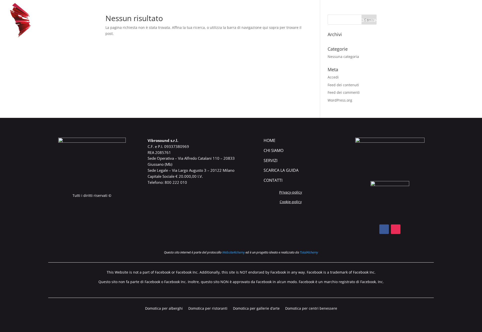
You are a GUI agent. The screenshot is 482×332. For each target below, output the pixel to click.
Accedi (333, 77)
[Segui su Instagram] (395, 229)
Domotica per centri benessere (311, 309)
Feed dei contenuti (343, 84)
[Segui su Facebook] (384, 229)
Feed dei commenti (344, 92)
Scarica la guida (431, 21)
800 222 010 (176, 182)
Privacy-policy (290, 192)
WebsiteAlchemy (233, 252)
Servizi (270, 160)
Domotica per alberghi (164, 309)
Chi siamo (370, 21)
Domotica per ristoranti (207, 309)
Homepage (343, 21)
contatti (273, 180)
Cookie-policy (291, 201)
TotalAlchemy (309, 252)
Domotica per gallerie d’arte (256, 309)
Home (269, 140)
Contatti (464, 21)
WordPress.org (340, 100)
